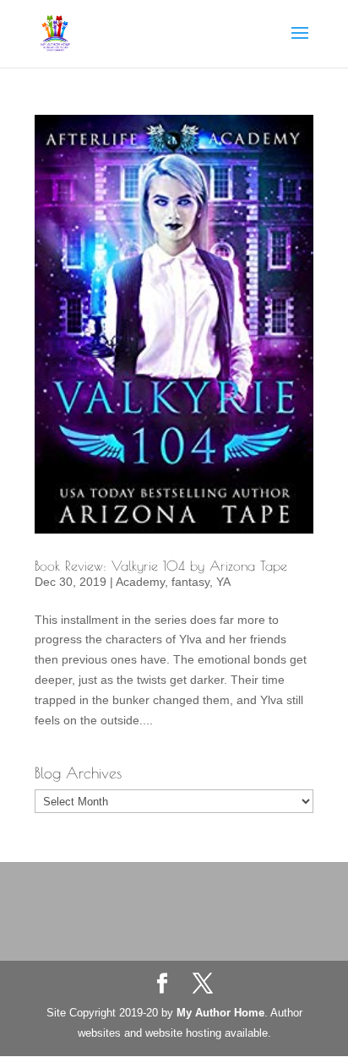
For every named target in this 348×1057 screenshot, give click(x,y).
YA (223, 581)
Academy (140, 581)
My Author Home (220, 1012)
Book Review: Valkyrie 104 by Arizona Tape (161, 565)
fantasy (190, 581)
